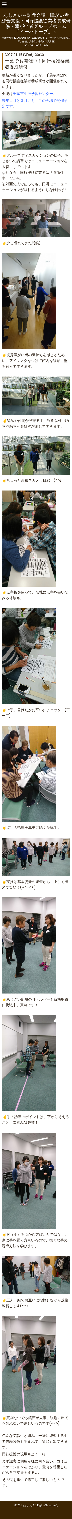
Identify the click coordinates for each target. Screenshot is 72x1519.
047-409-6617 (39, 45)
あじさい (27, 1506)
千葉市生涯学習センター (33, 94)
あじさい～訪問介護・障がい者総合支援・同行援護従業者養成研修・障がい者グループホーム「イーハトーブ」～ (36, 24)
